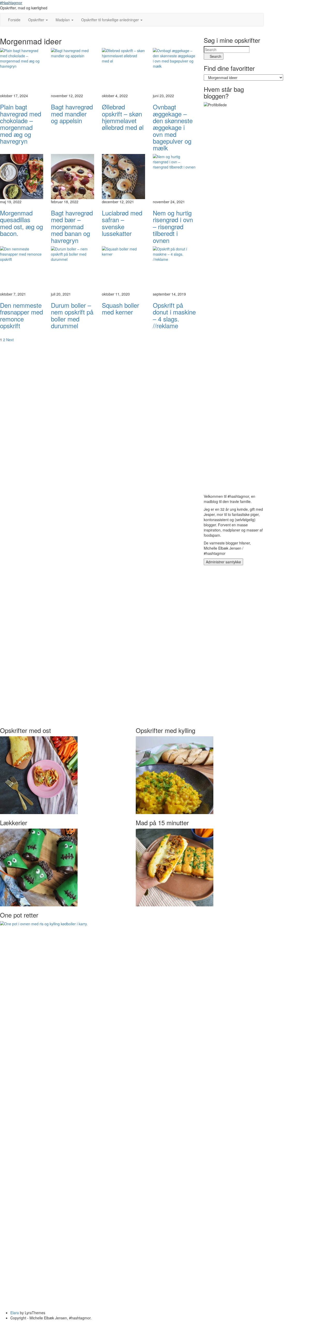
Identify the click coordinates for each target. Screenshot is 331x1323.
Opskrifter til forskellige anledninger (110, 19)
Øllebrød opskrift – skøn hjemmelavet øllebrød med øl (123, 117)
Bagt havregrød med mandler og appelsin (72, 113)
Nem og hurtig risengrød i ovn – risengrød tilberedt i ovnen (173, 226)
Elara (14, 1312)
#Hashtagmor (11, 2)
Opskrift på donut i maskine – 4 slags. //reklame (174, 315)
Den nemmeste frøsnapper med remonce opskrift (21, 315)
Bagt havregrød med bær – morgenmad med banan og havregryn (72, 226)
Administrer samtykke (223, 561)
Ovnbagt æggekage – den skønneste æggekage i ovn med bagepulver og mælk (173, 127)
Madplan (63, 19)
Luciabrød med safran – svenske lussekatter (122, 223)
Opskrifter (36, 19)
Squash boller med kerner (120, 308)
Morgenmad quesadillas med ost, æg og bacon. (21, 223)
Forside (14, 19)
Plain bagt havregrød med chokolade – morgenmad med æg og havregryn (20, 123)
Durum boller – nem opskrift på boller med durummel (72, 315)
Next (10, 339)
